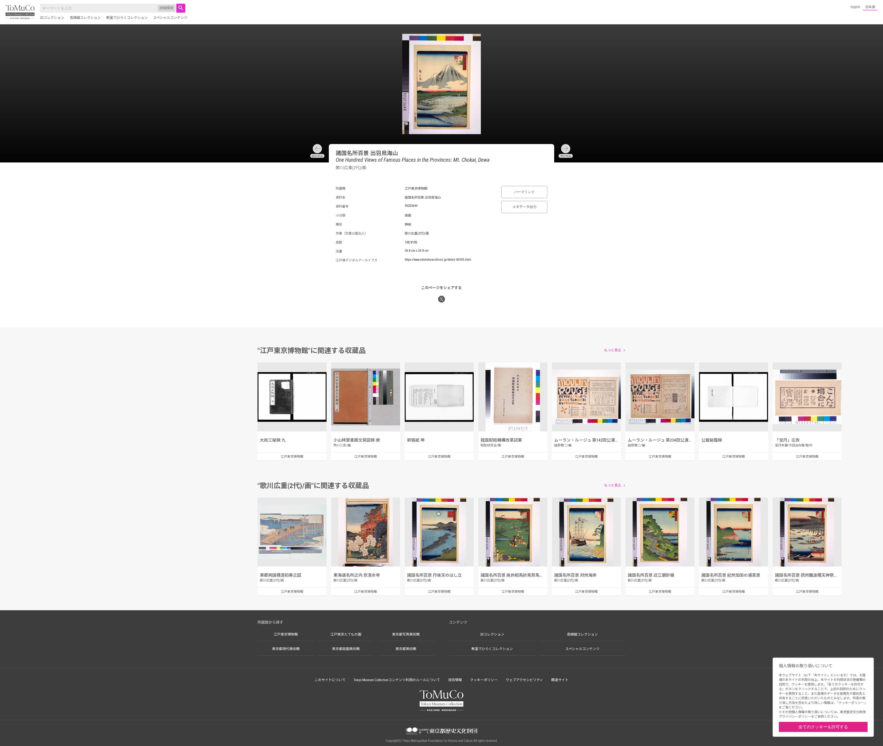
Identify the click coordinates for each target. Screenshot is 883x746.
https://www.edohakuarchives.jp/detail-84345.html (438, 259)
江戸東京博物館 (286, 634)
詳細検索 (166, 8)
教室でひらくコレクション (127, 18)
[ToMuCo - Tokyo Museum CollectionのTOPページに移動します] (20, 12)
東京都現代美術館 (286, 649)
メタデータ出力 (524, 207)
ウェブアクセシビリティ (524, 680)
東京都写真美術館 (406, 634)
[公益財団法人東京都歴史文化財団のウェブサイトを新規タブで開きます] (441, 731)
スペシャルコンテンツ (170, 18)
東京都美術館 (406, 649)
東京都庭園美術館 (346, 649)
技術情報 (455, 680)
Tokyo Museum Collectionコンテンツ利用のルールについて (397, 680)
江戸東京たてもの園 (345, 634)
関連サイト (559, 680)
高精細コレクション (85, 18)
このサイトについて (330, 680)
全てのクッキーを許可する (823, 726)
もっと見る (612, 350)
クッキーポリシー (484, 680)
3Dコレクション (52, 18)
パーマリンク (524, 192)
